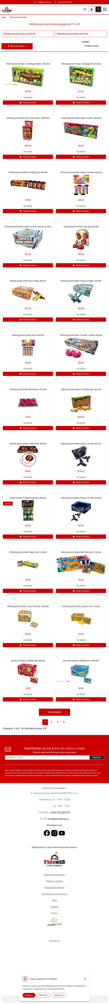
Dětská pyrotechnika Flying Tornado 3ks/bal (81, 498)
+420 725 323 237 (64, 2)
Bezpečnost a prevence (54, 894)
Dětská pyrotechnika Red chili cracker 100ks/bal (28, 118)
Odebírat (96, 757)
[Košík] (98, 9)
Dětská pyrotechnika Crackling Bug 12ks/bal (81, 389)
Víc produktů (54, 712)
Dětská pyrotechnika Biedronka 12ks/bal (27, 389)
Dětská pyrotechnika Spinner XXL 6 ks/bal (81, 606)
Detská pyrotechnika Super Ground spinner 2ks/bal (28, 226)
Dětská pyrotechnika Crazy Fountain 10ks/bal (28, 606)
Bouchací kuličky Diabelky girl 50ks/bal (28, 661)
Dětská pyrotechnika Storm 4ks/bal (28, 335)
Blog (54, 900)
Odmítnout (58, 995)
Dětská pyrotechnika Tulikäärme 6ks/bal (28, 443)
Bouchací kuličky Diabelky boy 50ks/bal (81, 661)
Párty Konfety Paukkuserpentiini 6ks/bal (28, 498)
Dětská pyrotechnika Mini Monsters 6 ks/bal (81, 552)
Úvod (3, 17)
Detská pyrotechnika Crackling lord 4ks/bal (28, 172)
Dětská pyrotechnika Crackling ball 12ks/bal (81, 64)
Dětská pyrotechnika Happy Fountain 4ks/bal (80, 172)
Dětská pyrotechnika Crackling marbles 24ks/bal (28, 64)
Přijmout (29, 995)
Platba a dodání (54, 881)
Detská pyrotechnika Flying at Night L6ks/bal (81, 281)
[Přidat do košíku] (28, 102)
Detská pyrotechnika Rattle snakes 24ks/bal (81, 118)
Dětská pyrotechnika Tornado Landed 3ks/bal (81, 335)
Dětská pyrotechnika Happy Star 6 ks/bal (28, 552)
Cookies (54, 906)
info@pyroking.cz (44, 2)
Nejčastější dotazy (55, 887)
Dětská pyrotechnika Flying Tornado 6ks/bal (81, 443)
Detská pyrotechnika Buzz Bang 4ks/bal (28, 281)
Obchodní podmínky (54, 874)
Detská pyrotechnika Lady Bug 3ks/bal (81, 226)
